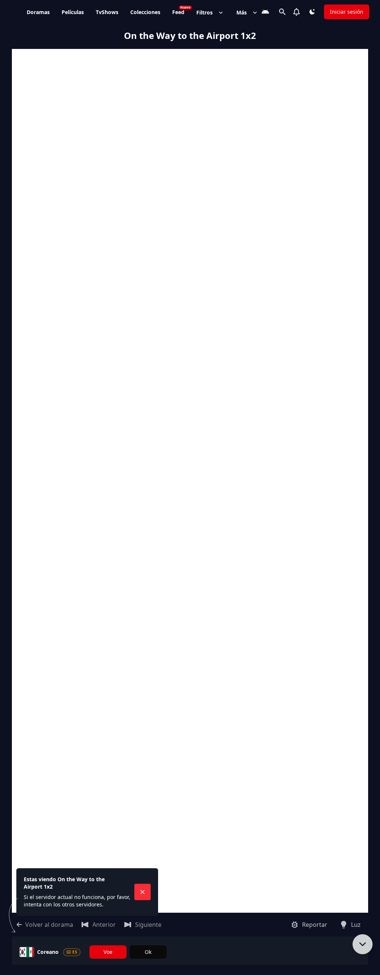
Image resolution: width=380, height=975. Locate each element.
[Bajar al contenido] (363, 944)
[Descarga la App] (265, 12)
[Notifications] (296, 12)
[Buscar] (282, 11)
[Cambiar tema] (312, 12)
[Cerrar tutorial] (142, 892)
